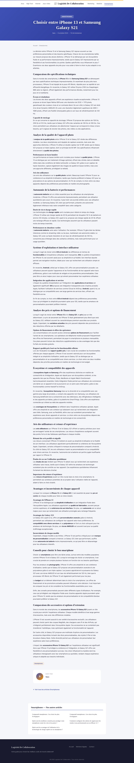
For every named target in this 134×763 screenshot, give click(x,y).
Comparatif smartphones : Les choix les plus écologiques (45, 715)
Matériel (99, 3)
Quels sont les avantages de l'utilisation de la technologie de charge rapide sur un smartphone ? (47, 728)
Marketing (91, 3)
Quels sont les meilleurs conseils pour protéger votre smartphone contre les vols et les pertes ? (48, 722)
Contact (91, 746)
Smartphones (108, 3)
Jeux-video (46, 3)
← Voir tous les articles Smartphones (46, 689)
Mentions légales (81, 746)
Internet (37, 3)
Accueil (35, 45)
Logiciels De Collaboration (69, 3)
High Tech (29, 3)
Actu (22, 3)
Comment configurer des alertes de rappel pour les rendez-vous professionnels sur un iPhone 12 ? (85, 722)
